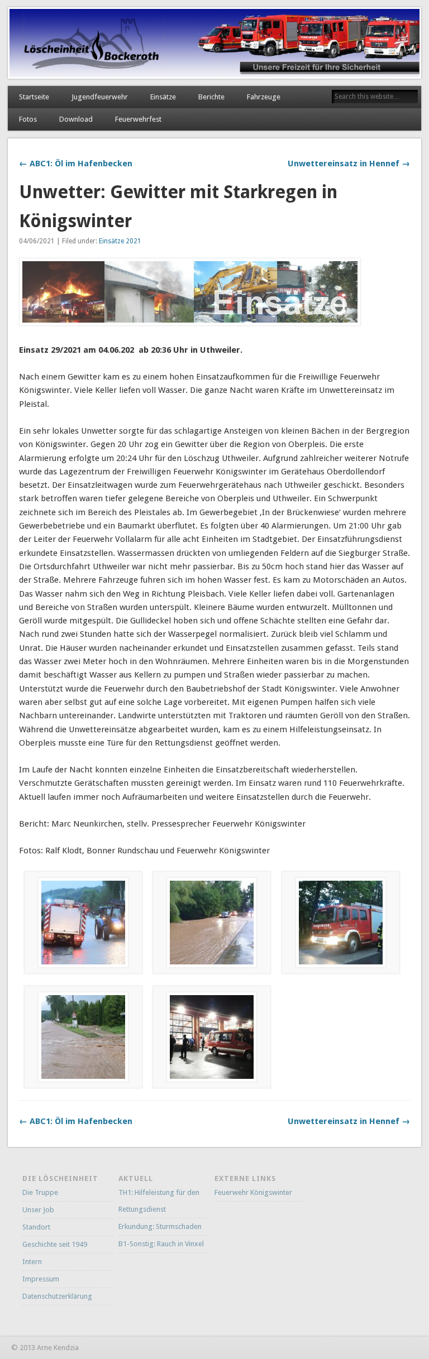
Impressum (40, 1279)
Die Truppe (40, 1192)
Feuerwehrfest (138, 119)
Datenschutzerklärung (57, 1296)
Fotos (28, 119)
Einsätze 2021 (120, 241)
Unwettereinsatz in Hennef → (349, 164)
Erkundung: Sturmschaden (160, 1226)
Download (76, 119)
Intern (32, 1261)
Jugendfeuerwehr (100, 97)
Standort (36, 1227)
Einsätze (163, 97)
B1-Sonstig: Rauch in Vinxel (161, 1244)
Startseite (34, 97)
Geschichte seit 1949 (54, 1244)
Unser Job (38, 1210)
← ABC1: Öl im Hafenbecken (75, 164)
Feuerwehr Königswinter (253, 1192)
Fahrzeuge (263, 97)
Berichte (211, 97)
